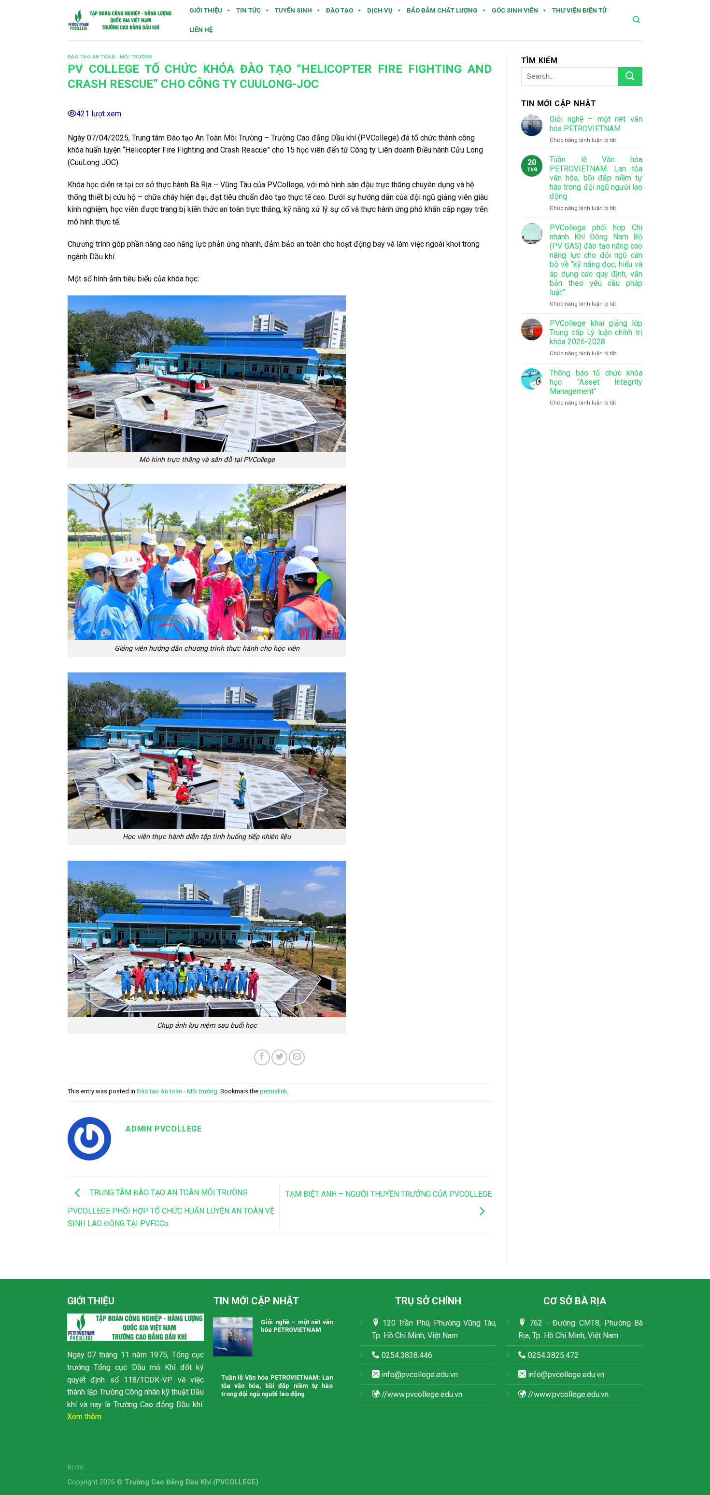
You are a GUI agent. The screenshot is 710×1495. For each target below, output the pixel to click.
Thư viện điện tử (579, 10)
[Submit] (630, 76)
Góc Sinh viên (515, 10)
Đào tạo (339, 10)
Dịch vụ (380, 10)
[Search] (636, 19)
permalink (273, 1091)
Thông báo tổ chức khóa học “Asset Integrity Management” (596, 382)
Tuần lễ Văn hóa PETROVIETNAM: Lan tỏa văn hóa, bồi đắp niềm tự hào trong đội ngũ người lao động (596, 178)
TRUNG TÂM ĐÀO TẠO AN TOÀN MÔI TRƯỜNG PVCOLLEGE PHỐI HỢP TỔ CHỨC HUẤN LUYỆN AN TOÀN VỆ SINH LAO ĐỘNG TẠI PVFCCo (171, 1208)
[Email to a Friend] (297, 1057)
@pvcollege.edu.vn (572, 1374)
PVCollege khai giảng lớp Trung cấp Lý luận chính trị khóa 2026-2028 (596, 332)
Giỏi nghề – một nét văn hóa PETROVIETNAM (596, 123)
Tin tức (248, 10)
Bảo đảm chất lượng (442, 10)
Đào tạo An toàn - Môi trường (110, 56)
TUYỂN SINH (293, 10)
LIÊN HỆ (201, 29)
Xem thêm (84, 1416)
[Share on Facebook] (262, 1057)
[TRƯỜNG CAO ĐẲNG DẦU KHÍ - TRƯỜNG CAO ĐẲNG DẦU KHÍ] (120, 20)
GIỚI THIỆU (205, 10)
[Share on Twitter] (279, 1057)
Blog (76, 1467)
